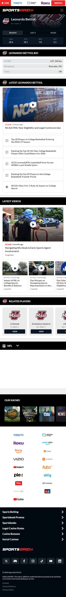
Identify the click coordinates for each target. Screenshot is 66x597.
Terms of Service (9, 586)
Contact (5, 583)
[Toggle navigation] (62, 10)
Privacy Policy (8, 590)
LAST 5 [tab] (33, 33)
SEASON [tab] (12, 33)
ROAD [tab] (53, 33)
